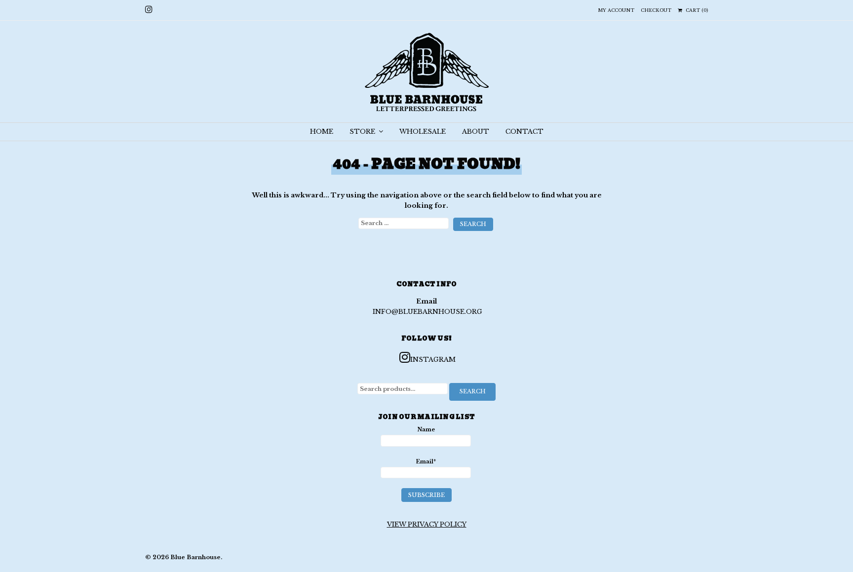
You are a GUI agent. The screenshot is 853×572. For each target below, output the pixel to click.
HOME (321, 131)
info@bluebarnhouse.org (427, 311)
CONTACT (524, 131)
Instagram (433, 359)
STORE (363, 131)
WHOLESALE (422, 131)
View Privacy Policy (426, 524)
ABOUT (475, 131)
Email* (426, 461)
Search (473, 391)
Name (426, 429)
